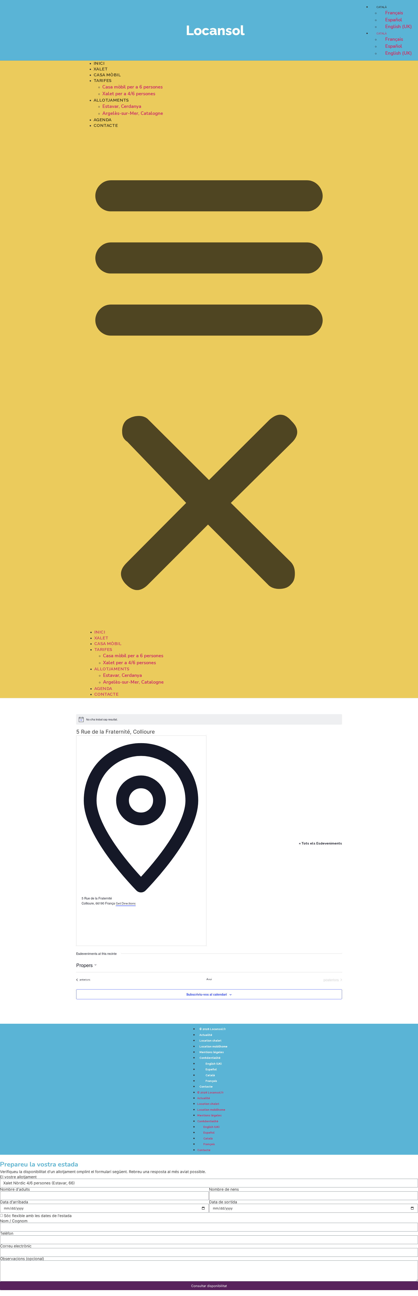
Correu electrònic (16, 1246)
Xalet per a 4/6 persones (128, 94)
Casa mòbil (107, 74)
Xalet (101, 69)
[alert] (209, 719)
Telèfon (6, 1233)
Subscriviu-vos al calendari (206, 994)
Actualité (205, 1035)
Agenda (102, 119)
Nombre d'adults (15, 1189)
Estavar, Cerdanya (121, 106)
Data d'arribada (14, 1202)
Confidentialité (210, 1057)
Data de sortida (223, 1202)
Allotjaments (111, 100)
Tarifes (103, 80)
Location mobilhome (213, 1046)
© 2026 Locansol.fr (212, 1029)
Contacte (106, 125)
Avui (209, 979)
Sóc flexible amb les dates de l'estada (38, 1216)
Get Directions (126, 903)
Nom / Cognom (13, 1221)
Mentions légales (211, 1052)
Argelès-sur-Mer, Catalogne (132, 113)
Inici (99, 63)
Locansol (215, 30)
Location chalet (210, 1040)
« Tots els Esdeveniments (320, 843)
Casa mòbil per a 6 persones (132, 87)
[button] (209, 379)
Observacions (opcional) (22, 1259)
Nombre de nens (224, 1189)
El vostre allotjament (18, 1177)
